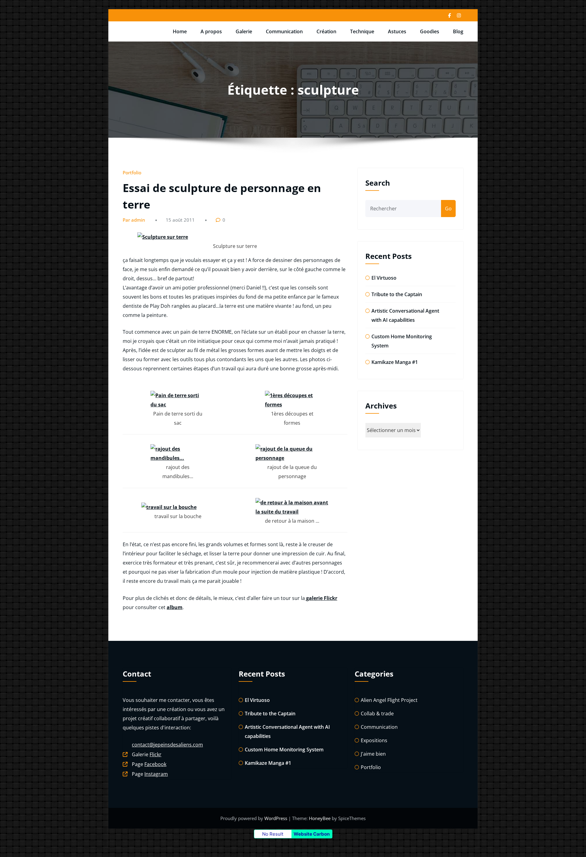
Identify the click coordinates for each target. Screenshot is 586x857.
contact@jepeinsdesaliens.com (167, 744)
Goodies (429, 31)
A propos (211, 31)
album (175, 607)
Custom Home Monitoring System (284, 749)
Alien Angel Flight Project (389, 700)
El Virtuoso (383, 277)
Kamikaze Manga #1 (394, 362)
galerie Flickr (321, 598)
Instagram (156, 774)
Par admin (134, 220)
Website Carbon (312, 834)
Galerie (244, 31)
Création (326, 31)
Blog (458, 31)
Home (180, 31)
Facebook (155, 764)
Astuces (397, 31)
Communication (284, 31)
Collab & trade (377, 713)
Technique (362, 31)
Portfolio (132, 172)
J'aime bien (373, 753)
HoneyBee (320, 818)
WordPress (276, 818)
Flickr (155, 754)
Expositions (374, 740)
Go (448, 208)
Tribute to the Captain (396, 294)
